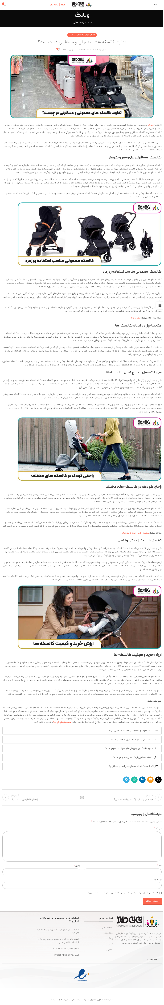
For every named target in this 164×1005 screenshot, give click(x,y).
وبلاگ (110, 938)
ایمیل (77, 866)
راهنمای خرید (78, 22)
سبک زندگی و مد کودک (77, 35)
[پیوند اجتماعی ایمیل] (150, 779)
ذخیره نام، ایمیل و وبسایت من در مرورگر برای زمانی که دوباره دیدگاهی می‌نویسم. (121, 893)
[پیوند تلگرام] (126, 779)
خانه (90, 22)
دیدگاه (158, 828)
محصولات (108, 933)
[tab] (82, 730)
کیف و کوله (136, 318)
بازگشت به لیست (82, 797)
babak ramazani (87, 49)
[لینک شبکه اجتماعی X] (158, 779)
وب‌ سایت (157, 879)
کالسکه (151, 125)
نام (159, 866)
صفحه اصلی (107, 927)
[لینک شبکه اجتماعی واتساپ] (134, 779)
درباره (110, 944)
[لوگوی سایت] (82, 4)
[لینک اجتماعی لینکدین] (142, 779)
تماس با (109, 949)
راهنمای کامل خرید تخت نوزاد (135, 533)
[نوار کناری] (160, 305)
